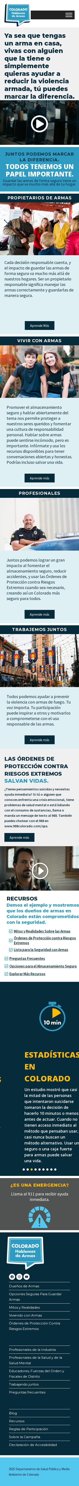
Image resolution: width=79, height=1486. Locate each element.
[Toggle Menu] (68, 15)
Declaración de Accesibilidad (33, 1445)
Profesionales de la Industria (32, 1350)
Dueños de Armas (24, 1286)
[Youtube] (26, 1277)
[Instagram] (19, 1277)
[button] (39, 124)
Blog (13, 1413)
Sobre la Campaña (24, 1437)
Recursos (16, 1421)
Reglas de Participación (28, 1429)
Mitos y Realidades (24, 1307)
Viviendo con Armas (25, 1315)
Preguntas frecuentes (27, 1392)
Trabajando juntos (24, 1384)
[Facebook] (12, 1277)
